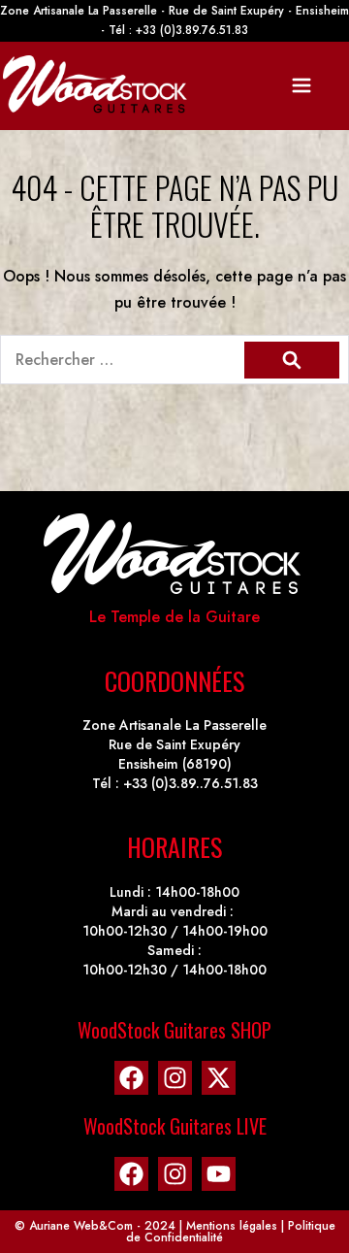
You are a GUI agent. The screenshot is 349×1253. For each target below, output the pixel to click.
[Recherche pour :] (174, 359)
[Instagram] (175, 1078)
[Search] (291, 360)
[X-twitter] (219, 1078)
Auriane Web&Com (81, 1226)
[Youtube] (219, 1174)
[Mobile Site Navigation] (301, 85)
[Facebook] (131, 1078)
